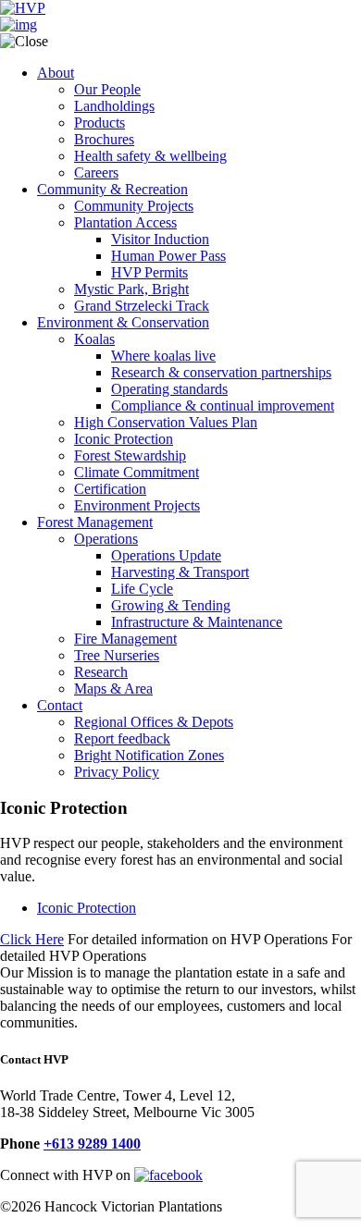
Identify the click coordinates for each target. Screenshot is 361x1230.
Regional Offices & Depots (153, 722)
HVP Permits (149, 272)
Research (101, 672)
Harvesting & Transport (180, 572)
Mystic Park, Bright (131, 289)
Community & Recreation (112, 189)
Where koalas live (163, 355)
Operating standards (169, 389)
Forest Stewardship (130, 455)
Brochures (104, 139)
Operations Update (166, 555)
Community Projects (133, 206)
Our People (107, 89)
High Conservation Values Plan (165, 422)
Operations (106, 539)
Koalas (94, 339)
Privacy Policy (116, 772)
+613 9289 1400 (92, 1143)
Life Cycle (142, 589)
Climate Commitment (136, 472)
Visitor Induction (160, 239)
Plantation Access (125, 222)
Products (99, 122)
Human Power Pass (168, 256)
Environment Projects (137, 505)
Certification (110, 489)
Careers (96, 172)
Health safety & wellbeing (150, 156)
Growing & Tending (170, 605)
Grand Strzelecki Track (141, 306)
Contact (59, 705)
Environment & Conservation (123, 322)
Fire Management (125, 638)
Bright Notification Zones (149, 755)
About (55, 72)
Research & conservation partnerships (221, 372)
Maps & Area (113, 688)
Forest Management (95, 522)
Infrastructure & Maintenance (196, 622)
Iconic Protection (123, 439)
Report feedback (122, 738)
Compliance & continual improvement (222, 405)
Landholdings (114, 106)
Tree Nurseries (116, 655)
